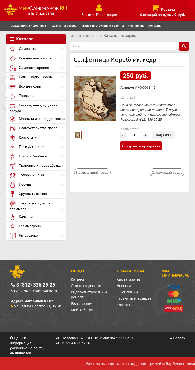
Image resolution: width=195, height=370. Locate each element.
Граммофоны (29, 225)
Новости (124, 285)
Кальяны (25, 216)
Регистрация (106, 14)
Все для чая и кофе (35, 57)
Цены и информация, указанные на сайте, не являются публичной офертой (27, 347)
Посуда (24, 184)
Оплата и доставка (87, 285)
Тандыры (26, 95)
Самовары (27, 48)
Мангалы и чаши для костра (42, 118)
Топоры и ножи (31, 174)
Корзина (168, 9)
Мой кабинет (82, 309)
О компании (127, 292)
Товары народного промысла (29, 205)
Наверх (178, 337)
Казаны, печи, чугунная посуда (33, 107)
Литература (28, 235)
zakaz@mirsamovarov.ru (36, 290)
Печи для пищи (31, 146)
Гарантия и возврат (134, 298)
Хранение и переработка (39, 165)
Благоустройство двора (38, 127)
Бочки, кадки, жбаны (35, 76)
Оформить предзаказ (141, 145)
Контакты (125, 304)
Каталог (24, 39)
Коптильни (27, 137)
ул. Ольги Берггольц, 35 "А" (38, 306)
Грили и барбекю (32, 155)
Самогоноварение (33, 67)
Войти (86, 14)
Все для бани (29, 86)
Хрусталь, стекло (32, 193)
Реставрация (82, 303)
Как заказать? (128, 279)
